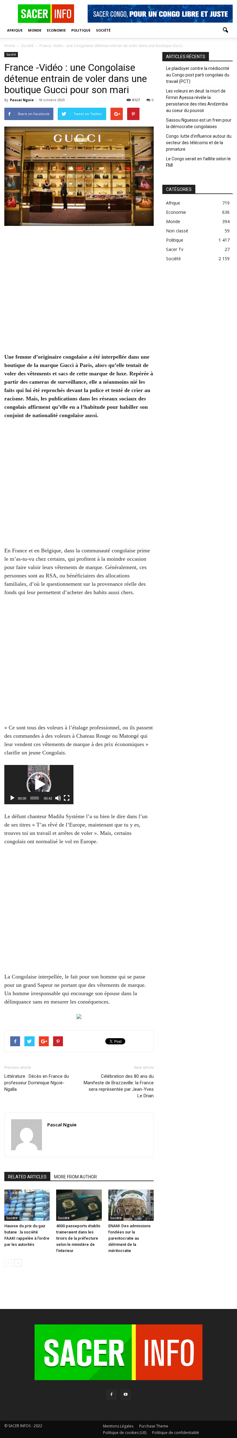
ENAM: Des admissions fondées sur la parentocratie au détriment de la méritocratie (129, 1238)
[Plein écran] (67, 798)
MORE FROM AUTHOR (75, 1176)
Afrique (15, 30)
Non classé (177, 231)
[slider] (34, 798)
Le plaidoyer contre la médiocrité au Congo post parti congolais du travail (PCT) (197, 75)
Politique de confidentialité (175, 1432)
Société (103, 30)
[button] (225, 30)
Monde (34, 30)
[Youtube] (126, 1395)
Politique (80, 30)
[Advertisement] (79, 293)
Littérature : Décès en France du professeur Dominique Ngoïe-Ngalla (36, 1082)
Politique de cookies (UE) (124, 1432)
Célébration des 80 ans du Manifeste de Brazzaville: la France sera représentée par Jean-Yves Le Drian (119, 1086)
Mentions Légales (118, 1426)
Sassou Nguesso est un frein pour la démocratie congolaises (198, 123)
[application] (38, 784)
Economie (56, 30)
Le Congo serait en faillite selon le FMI (198, 162)
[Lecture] (12, 798)
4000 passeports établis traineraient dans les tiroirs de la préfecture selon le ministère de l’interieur (78, 1238)
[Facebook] (111, 1395)
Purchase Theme (153, 1426)
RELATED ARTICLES (27, 1176)
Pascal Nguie (22, 99)
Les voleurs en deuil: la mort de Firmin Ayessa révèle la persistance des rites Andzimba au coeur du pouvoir (197, 101)
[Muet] (58, 798)
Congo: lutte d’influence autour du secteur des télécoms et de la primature (198, 143)
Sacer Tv (174, 249)
